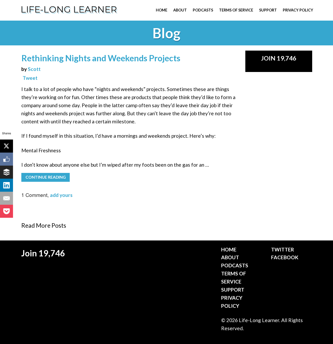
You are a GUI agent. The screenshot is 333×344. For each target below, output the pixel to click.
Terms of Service (236, 10)
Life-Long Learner (69, 9)
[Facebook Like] (6, 159)
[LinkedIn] (6, 185)
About (180, 10)
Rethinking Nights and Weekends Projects (100, 58)
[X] (6, 146)
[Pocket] (6, 211)
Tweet (30, 78)
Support (268, 10)
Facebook (284, 257)
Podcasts (203, 10)
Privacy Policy (298, 10)
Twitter (282, 249)
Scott (34, 69)
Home (161, 10)
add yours (61, 195)
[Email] (6, 198)
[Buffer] (6, 172)
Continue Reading (45, 177)
